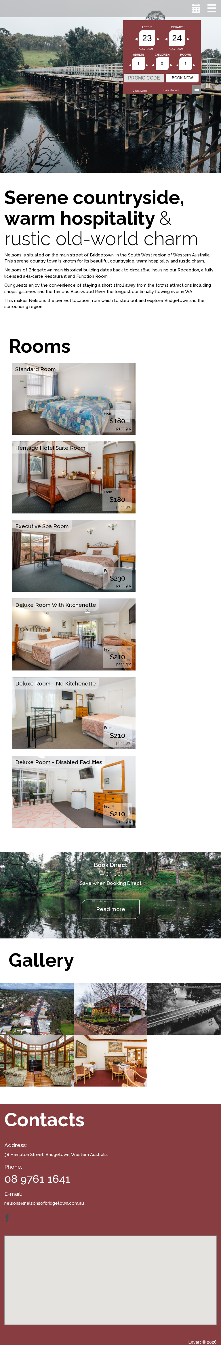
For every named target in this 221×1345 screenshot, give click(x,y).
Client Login (140, 90)
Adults (138, 54)
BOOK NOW (182, 78)
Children (162, 54)
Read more (110, 909)
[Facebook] (9, 1218)
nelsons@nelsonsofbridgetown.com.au (44, 1203)
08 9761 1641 (37, 1178)
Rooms (185, 54)
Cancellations (171, 90)
